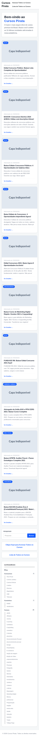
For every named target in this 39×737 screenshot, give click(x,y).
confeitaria (10, 624)
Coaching (9, 621)
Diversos (9, 588)
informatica (10, 676)
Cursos (6, 610)
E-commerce (10, 650)
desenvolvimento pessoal (14, 642)
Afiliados (9, 616)
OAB (8, 594)
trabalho (9, 717)
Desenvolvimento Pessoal (14, 639)
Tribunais (9, 597)
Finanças (9, 665)
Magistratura (10, 591)
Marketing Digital (11, 694)
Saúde (8, 711)
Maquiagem (10, 691)
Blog (6, 570)
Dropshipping (10, 648)
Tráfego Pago (10, 723)
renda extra (10, 708)
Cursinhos (8, 600)
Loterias (9, 688)
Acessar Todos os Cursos (21, 3)
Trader (8, 720)
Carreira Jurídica (11, 579)
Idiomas (9, 674)
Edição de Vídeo (11, 656)
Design (9, 645)
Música (9, 697)
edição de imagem (12, 653)
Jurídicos (9, 682)
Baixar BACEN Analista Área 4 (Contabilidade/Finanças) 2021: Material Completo (19, 509)
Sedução (9, 714)
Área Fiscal (10, 576)
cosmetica (9, 630)
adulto (8, 613)
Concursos (8, 573)
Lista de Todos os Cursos (21, 6)
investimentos (10, 679)
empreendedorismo (12, 659)
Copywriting (10, 627)
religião (9, 705)
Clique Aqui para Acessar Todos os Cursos (19, 546)
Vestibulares (10, 606)
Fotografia (9, 668)
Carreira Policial (11, 582)
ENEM (8, 603)
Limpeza (9, 685)
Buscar (31, 535)
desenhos (9, 636)
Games (9, 671)
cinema (9, 619)
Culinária (9, 633)
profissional (10, 700)
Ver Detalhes (8, 83)
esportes (9, 662)
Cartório (9, 585)
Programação (10, 702)
